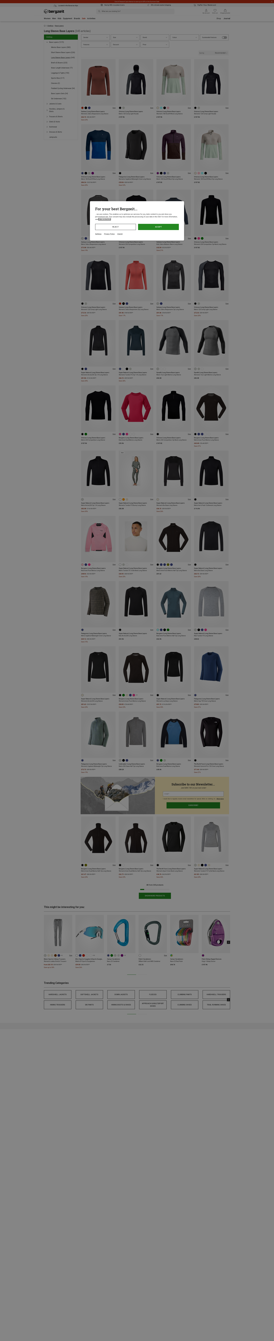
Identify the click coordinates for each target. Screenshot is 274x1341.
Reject (115, 227)
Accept (158, 227)
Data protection (104, 219)
